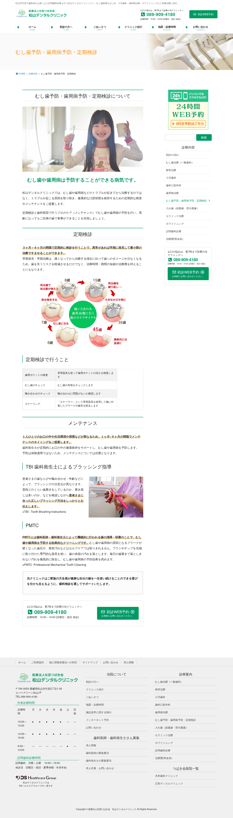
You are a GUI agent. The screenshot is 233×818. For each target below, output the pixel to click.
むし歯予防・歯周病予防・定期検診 (186, 200)
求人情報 (129, 662)
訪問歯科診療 (173, 231)
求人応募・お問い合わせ (100, 768)
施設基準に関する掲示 (98, 712)
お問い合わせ (110, 662)
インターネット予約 (97, 720)
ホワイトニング (175, 223)
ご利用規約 (37, 662)
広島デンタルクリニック (169, 783)
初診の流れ (172, 155)
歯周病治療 (172, 193)
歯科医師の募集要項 (97, 753)
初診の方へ (92, 681)
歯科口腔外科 (173, 185)
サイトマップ (90, 662)
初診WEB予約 (206, 14)
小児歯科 (171, 177)
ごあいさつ (92, 697)
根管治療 (171, 170)
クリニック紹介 (95, 689)
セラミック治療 (175, 216)
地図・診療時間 (95, 704)
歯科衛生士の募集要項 (98, 760)
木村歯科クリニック (166, 776)
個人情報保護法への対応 (63, 662)
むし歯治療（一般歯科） (180, 162)
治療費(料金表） (175, 239)
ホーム (22, 662)
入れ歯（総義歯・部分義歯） (182, 208)
